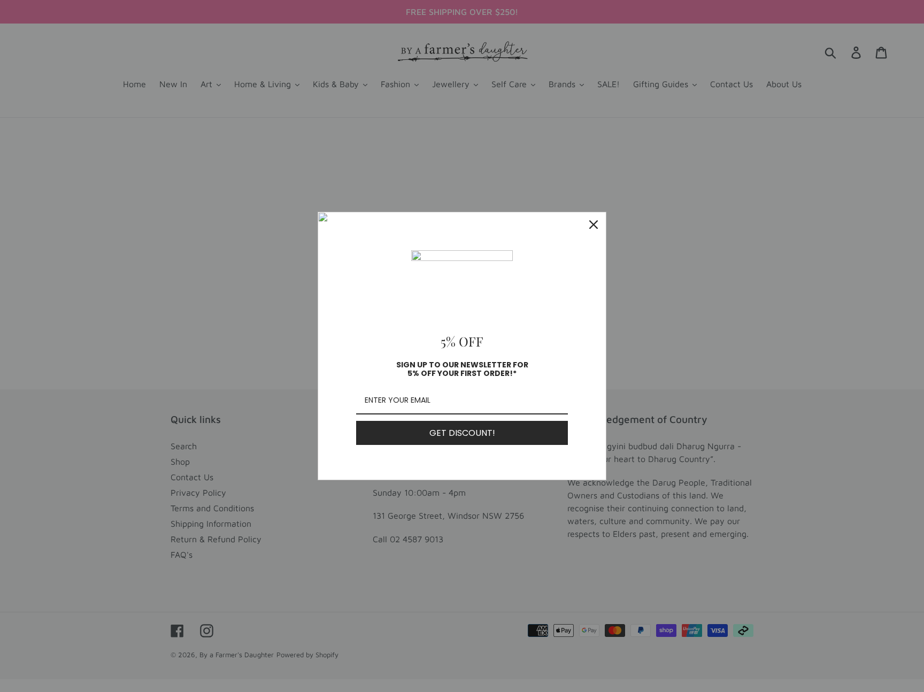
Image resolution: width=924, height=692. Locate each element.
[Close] (593, 224)
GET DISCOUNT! (462, 433)
